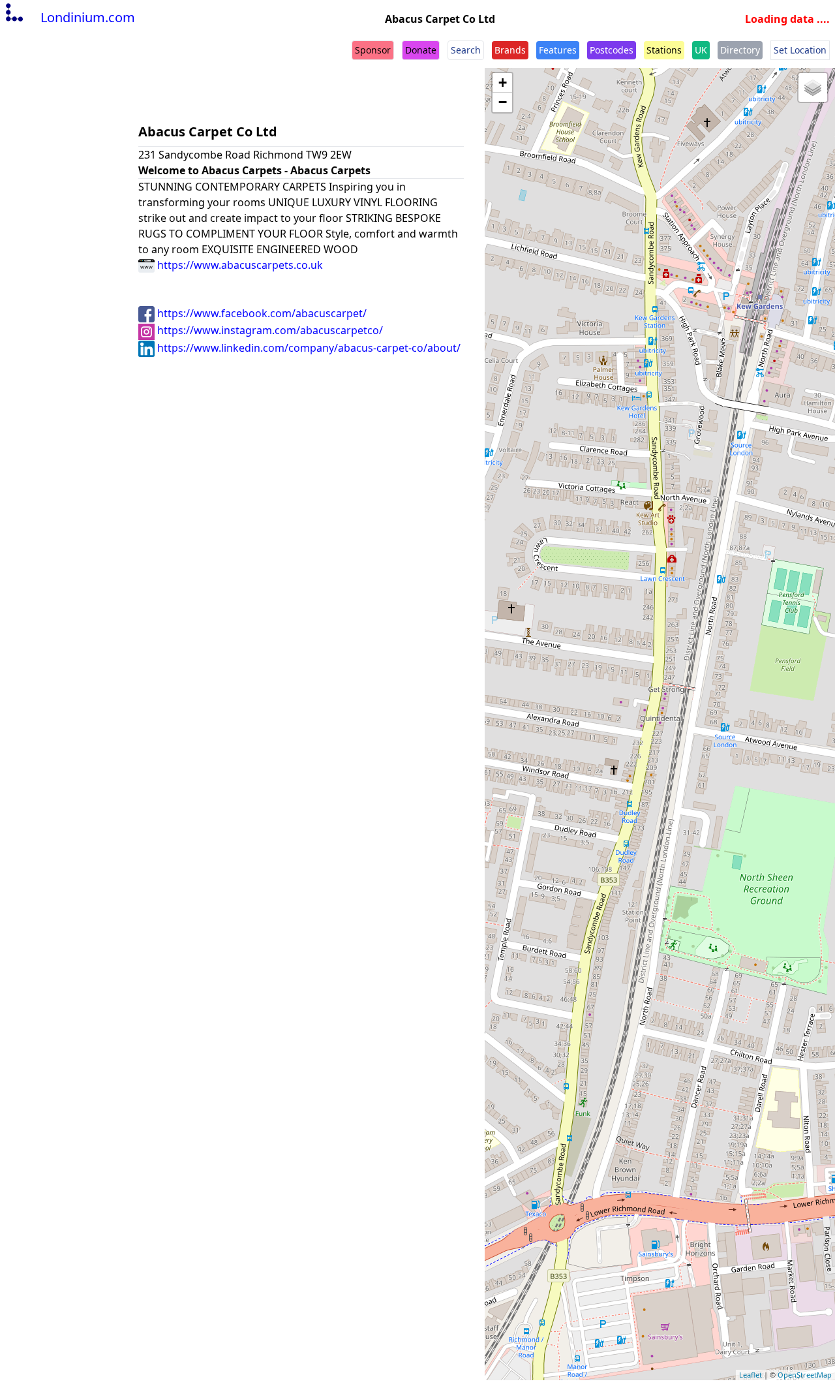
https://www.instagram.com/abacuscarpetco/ (269, 330)
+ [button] (502, 82)
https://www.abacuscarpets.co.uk (239, 265)
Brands (510, 50)
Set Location (800, 50)
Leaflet (750, 1375)
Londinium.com (87, 17)
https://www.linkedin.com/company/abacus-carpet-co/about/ (308, 348)
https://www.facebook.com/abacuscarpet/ (261, 313)
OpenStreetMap (805, 1375)
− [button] (502, 102)
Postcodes (611, 50)
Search (466, 50)
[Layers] (812, 87)
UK (701, 50)
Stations (664, 50)
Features (558, 50)
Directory (740, 50)
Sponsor (373, 50)
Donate (420, 50)
